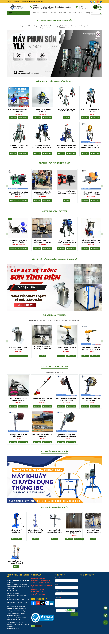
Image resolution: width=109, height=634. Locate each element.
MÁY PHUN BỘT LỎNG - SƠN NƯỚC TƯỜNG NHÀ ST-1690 (90, 241)
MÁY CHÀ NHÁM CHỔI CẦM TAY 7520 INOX (90, 399)
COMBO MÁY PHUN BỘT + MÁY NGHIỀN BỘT (18, 241)
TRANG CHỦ (36, 13)
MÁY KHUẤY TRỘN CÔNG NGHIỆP (54, 452)
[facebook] (91, 1)
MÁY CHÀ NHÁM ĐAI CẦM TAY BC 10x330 (42, 435)
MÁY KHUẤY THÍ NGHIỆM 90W (16, 531)
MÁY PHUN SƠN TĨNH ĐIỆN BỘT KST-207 (18, 348)
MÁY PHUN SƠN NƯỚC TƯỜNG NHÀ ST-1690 (18, 111)
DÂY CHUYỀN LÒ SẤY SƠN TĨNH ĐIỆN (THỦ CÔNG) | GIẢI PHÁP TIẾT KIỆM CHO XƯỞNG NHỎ (42, 348)
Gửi (74, 614)
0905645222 (25, 1)
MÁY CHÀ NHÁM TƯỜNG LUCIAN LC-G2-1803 (18, 399)
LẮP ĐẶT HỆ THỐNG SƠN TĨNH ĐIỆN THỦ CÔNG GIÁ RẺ (54, 259)
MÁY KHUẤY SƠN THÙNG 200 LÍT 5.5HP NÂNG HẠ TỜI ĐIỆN (93, 531)
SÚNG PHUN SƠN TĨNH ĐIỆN (54, 315)
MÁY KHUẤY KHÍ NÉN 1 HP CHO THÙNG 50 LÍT (16, 562)
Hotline (81, 6)
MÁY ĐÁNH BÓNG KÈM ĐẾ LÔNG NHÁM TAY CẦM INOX (66, 435)
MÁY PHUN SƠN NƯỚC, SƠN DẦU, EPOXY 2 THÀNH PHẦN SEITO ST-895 (66, 147)
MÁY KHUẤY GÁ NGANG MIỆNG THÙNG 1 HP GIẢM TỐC (54, 531)
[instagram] (101, 1)
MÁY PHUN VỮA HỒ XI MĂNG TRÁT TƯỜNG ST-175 (18, 193)
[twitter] (95, 1)
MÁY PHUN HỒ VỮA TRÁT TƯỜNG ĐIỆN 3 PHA (42, 193)
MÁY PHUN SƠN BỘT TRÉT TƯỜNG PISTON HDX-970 (42, 241)
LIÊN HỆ (88, 13)
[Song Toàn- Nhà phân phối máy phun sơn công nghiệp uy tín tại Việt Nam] (18, 7)
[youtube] (98, 1)
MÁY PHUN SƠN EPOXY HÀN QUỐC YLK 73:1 (90, 111)
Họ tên (57, 577)
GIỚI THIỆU (45, 13)
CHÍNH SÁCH (62, 13)
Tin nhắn (57, 597)
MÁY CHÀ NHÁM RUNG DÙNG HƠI (54, 367)
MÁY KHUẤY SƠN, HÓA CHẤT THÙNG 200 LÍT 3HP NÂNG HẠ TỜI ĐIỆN (35, 531)
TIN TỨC (53, 13)
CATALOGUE (72, 13)
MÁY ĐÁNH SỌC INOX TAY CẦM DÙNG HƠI (18, 435)
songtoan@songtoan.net (37, 1)
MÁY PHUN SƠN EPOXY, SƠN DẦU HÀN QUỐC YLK (66, 110)
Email (56, 584)
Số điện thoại (58, 591)
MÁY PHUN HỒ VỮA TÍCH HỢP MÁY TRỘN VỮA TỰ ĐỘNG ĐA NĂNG (91, 193)
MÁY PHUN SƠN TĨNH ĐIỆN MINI (67, 348)
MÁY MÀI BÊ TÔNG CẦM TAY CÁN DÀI (42, 399)
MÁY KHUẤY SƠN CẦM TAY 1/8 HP (73, 532)
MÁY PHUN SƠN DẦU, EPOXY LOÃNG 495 (42, 111)
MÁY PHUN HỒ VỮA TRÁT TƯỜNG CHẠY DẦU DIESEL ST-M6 (66, 192)
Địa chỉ (35, 5)
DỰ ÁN (80, 13)
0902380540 (17, 1)
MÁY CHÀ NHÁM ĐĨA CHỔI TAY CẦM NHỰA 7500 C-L (66, 399)
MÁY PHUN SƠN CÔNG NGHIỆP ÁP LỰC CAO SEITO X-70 (42, 147)
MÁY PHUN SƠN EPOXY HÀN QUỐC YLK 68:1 (18, 147)
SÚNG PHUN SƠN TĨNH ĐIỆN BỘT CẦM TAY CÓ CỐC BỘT (91, 348)
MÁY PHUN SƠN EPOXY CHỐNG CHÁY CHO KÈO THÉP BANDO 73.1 (90, 147)
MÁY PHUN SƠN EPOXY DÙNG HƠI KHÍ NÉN (54, 20)
